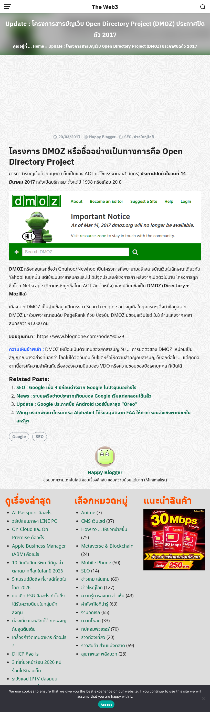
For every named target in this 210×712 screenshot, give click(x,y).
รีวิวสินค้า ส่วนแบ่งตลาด (103, 645)
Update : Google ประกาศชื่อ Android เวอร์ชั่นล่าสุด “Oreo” (76, 404)
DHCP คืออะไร (25, 654)
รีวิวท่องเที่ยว (93, 637)
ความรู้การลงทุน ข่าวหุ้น (102, 596)
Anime (88, 513)
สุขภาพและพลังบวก (99, 654)
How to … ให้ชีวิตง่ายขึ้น (104, 529)
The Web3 (105, 7)
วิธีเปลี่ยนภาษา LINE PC (34, 521)
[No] (203, 698)
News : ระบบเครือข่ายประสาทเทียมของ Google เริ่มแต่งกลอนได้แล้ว (83, 396)
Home (38, 46)
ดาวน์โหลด (91, 621)
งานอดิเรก (90, 612)
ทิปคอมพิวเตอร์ (95, 629)
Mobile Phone (96, 563)
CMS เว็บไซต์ (93, 521)
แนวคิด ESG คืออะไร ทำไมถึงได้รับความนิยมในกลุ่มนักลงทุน (38, 604)
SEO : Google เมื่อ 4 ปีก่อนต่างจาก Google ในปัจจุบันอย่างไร (76, 387)
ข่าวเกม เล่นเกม (95, 579)
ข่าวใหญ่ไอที (144, 137)
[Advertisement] (105, 96)
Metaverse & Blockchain (107, 546)
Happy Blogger (102, 137)
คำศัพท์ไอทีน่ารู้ (94, 604)
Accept (106, 704)
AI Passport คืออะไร (31, 513)
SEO (128, 137)
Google (19, 436)
